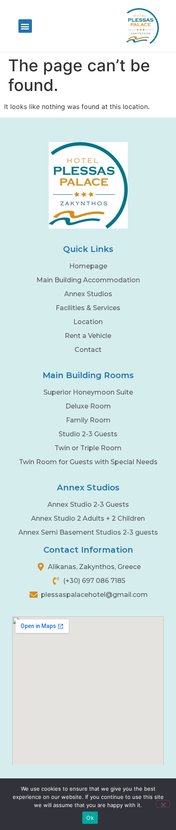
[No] (163, 803)
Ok (90, 817)
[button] (25, 26)
